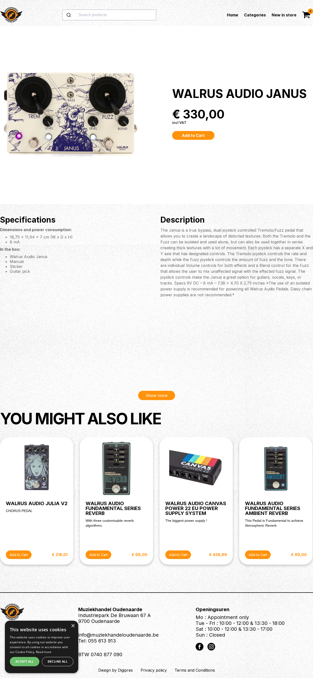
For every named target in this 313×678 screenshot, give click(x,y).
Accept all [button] (24, 661)
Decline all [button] (57, 661)
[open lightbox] (72, 115)
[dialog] (41, 647)
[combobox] (125, 15)
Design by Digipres (115, 670)
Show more (157, 395)
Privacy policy (154, 670)
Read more (44, 652)
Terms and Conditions (195, 670)
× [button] (73, 626)
